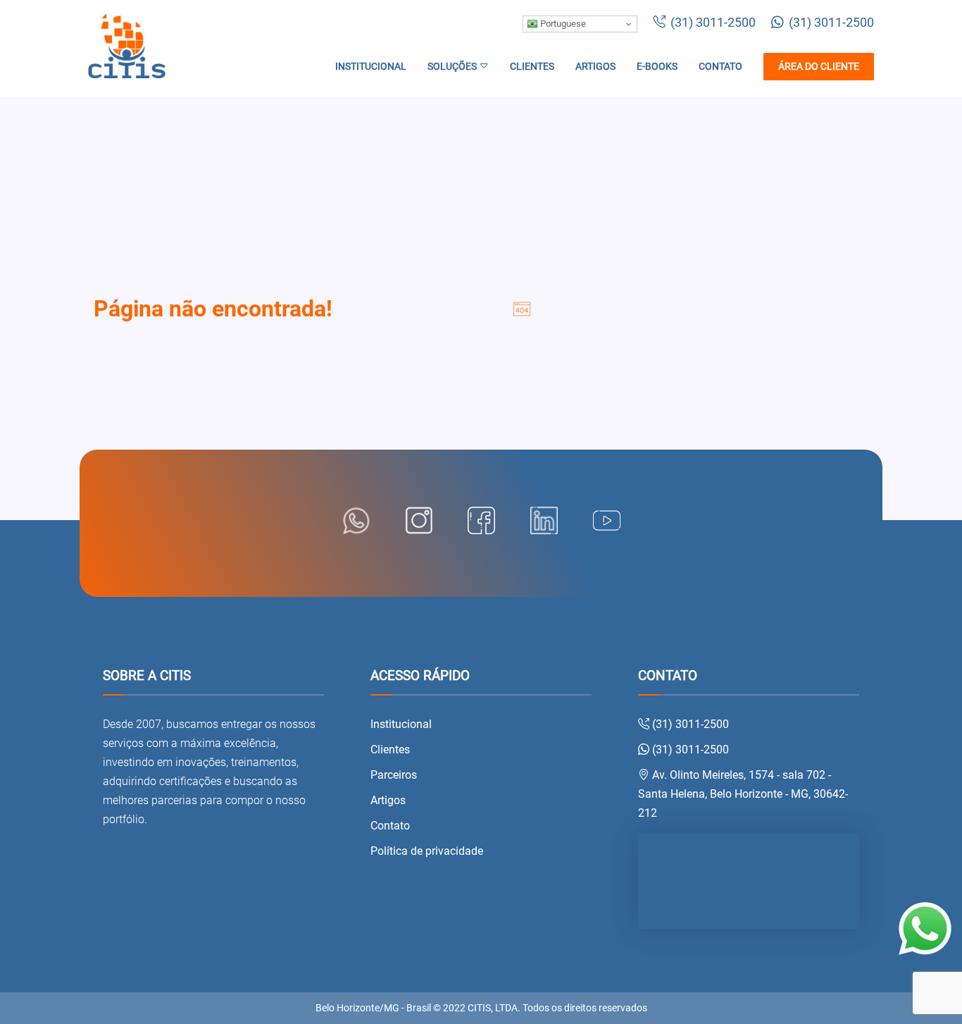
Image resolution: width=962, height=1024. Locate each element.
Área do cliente (818, 67)
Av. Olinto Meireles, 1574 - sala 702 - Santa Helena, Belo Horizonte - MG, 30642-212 (743, 794)
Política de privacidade (426, 851)
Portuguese (562, 23)
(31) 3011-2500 (712, 22)
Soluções (453, 67)
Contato (720, 67)
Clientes (532, 67)
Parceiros (393, 775)
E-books (657, 67)
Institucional (370, 67)
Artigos (595, 67)
